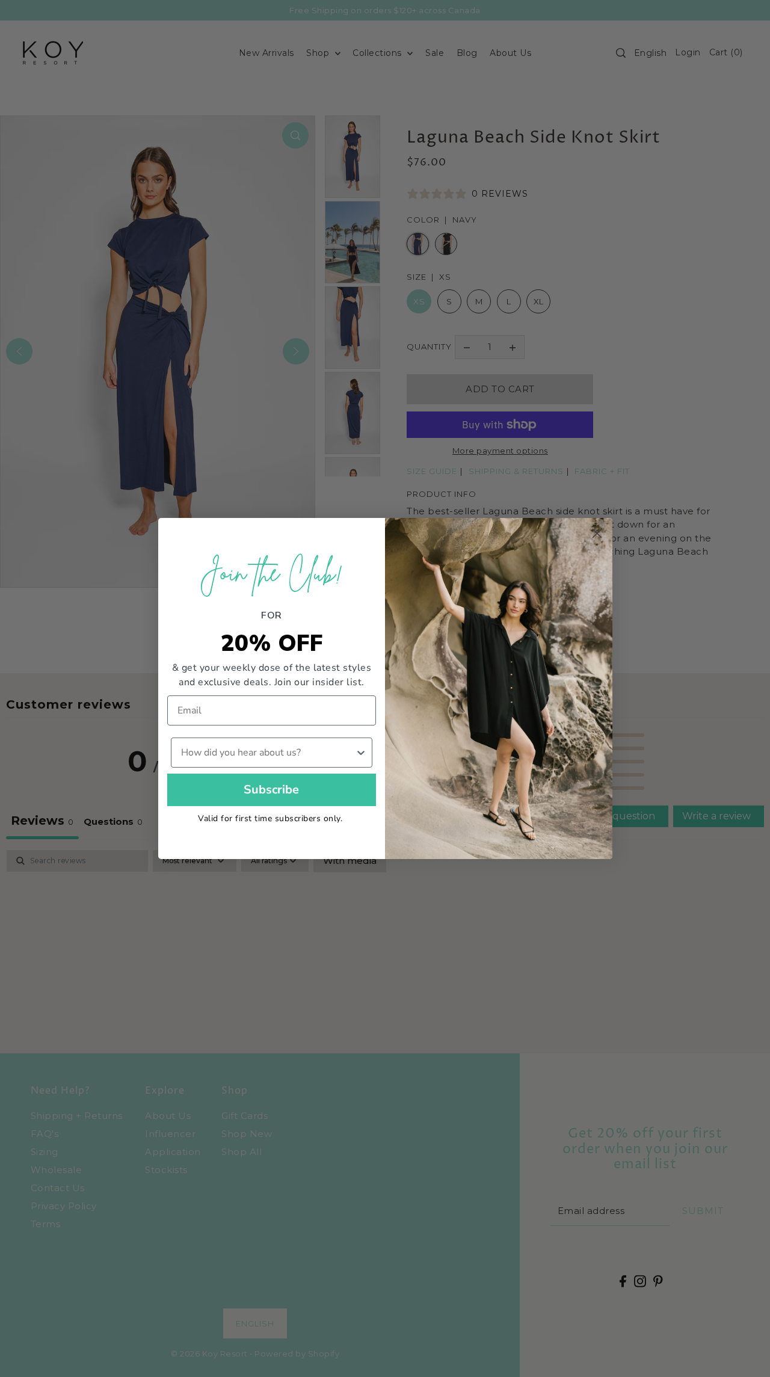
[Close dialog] (597, 533)
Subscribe (271, 789)
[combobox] (268, 752)
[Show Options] (361, 752)
